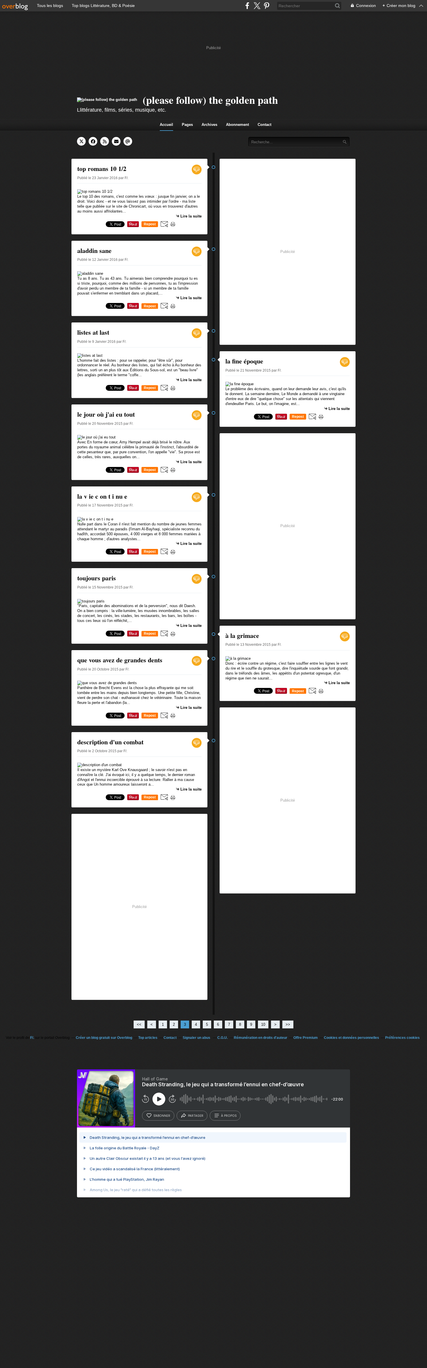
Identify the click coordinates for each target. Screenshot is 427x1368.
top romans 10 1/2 (101, 168)
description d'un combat (110, 742)
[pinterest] (266, 5)
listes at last (93, 332)
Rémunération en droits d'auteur (260, 1038)
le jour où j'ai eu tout (106, 414)
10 (263, 1024)
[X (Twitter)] (257, 5)
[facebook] (247, 5)
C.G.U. (222, 1038)
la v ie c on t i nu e (102, 496)
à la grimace (242, 635)
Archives (209, 124)
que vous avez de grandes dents (119, 660)
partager (195, 1115)
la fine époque (244, 361)
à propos (228, 1115)
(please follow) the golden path (210, 99)
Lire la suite (191, 216)
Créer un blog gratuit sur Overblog (104, 1038)
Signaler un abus (197, 1038)
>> (288, 1024)
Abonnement (237, 124)
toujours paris (96, 578)
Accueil (166, 124)
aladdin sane (94, 250)
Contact (264, 124)
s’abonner (161, 1115)
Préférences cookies (402, 1038)
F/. (32, 1038)
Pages (187, 124)
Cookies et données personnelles (351, 1038)
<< (139, 1024)
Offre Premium (305, 1038)
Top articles (147, 1038)
